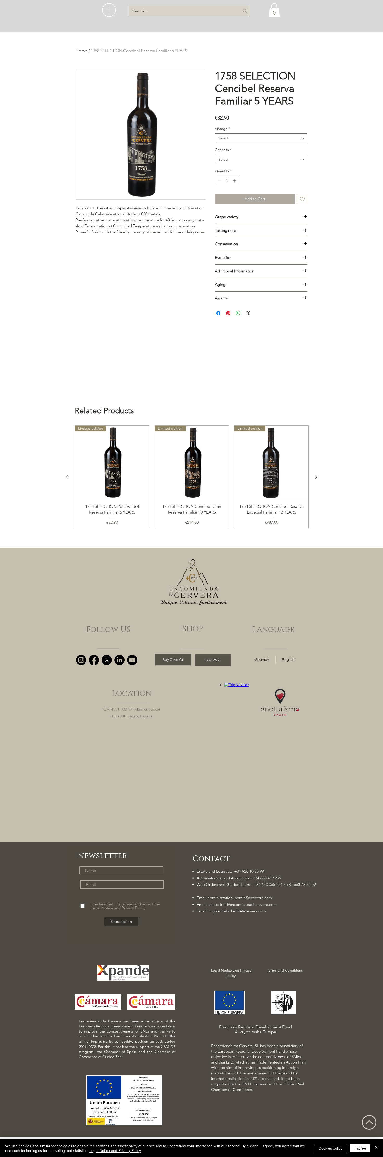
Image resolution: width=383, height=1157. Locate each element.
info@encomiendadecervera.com (248, 904)
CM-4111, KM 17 (117, 709)
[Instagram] (81, 660)
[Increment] (235, 180)
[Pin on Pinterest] (228, 313)
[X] (107, 660)
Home (81, 50)
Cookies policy (330, 1148)
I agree (360, 1148)
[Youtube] (132, 660)
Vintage (222, 128)
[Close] (377, 1148)
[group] (191, 477)
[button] (109, 10)
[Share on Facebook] (218, 313)
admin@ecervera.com (253, 897)
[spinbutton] (227, 180)
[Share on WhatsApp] (238, 313)
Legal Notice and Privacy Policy (115, 1150)
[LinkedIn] (119, 660)
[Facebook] (94, 660)
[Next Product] (316, 477)
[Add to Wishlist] (302, 199)
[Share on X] (248, 313)
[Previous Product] (67, 477)
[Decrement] (219, 180)
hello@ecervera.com (248, 911)
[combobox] (261, 138)
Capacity (223, 149)
